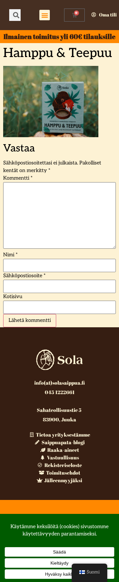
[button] (44, 15)
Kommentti (18, 178)
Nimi (10, 255)
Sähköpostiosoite (24, 275)
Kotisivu (12, 296)
